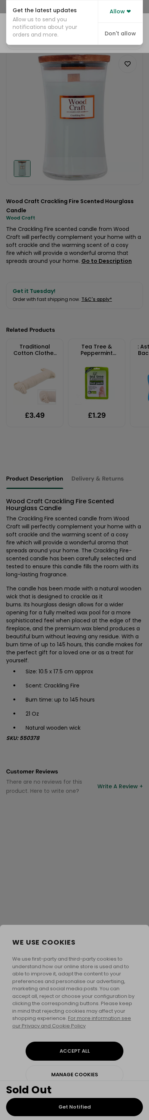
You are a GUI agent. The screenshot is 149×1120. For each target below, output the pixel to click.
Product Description (34, 478)
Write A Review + (120, 786)
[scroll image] (22, 168)
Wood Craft (20, 218)
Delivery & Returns (97, 478)
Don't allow (120, 33)
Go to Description (106, 261)
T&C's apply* (96, 299)
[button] (52, 22)
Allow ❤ (120, 11)
